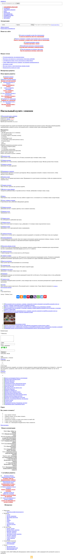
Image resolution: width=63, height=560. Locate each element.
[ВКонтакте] (18, 296)
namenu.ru (3, 1)
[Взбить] (3, 196)
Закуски (11, 386)
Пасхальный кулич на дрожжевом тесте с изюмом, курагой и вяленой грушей (30, 311)
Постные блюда (17, 393)
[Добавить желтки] (6, 207)
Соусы (10, 401)
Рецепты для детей (20, 397)
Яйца (8, 525)
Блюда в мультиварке (21, 378)
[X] (31, 296)
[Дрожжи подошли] (6, 185)
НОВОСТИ (7, 12)
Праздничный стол (12, 549)
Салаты (11, 400)
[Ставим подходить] (6, 233)
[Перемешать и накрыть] (7, 171)
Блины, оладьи (11, 528)
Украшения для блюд (21, 403)
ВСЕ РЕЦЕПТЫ (8, 14)
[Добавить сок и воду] (7, 269)
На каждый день (11, 546)
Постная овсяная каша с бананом (8, 105)
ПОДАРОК (7, 18)
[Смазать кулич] (5, 279)
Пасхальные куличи (20, 324)
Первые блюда (16, 391)
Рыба (8, 521)
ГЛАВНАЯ (7, 8)
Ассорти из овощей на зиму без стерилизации (31, 36)
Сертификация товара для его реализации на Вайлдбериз (18, 60)
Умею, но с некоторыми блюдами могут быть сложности (20, 422)
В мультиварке (10, 543)
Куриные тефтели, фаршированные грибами (8, 479)
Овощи (9, 520)
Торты (8, 539)
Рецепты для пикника (22, 398)
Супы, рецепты (11, 538)
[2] (1, 290)
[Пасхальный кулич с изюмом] (9, 116)
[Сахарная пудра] (5, 265)
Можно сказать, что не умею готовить (15, 416)
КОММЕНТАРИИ (8, 15)
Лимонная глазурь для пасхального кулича (38, 328)
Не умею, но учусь (10, 418)
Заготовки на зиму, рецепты (14, 534)
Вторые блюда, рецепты (13, 530)
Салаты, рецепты (11, 536)
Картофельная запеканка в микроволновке (31, 47)
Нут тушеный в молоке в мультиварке (8, 96)
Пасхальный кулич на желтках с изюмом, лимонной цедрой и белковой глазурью (31, 304)
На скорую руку (17, 387)
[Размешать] (4, 273)
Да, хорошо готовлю (10, 414)
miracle (8, 118)
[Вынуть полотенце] (6, 261)
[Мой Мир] (24, 296)
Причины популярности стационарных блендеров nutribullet (19, 59)
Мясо (8, 518)
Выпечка (12, 380)
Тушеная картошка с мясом (31, 43)
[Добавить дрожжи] (6, 164)
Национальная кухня (12, 547)
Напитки (12, 389)
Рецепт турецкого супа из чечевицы (8, 490)
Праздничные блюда (21, 394)
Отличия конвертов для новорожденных (13, 57)
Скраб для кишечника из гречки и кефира (8, 501)
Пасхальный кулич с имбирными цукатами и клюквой (48, 326)
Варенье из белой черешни (8, 81)
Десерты (11, 382)
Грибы (8, 514)
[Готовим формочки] (6, 237)
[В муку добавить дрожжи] (8, 200)
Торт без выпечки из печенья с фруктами (31, 50)
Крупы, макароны (11, 516)
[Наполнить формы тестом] (8, 246)
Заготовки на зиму (8, 64)
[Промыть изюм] (5, 177)
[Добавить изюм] (5, 226)
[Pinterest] (28, 296)
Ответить (3, 359)
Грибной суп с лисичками (8, 100)
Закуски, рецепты (11, 535)
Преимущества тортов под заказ (11, 67)
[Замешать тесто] (5, 211)
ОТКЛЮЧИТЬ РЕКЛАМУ (11, 7)
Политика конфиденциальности (15, 512)
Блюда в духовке (11, 542)
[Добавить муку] (5, 218)
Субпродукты (10, 523)
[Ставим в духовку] (6, 255)
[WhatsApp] (38, 296)
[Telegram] (41, 296)
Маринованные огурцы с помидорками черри (8, 484)
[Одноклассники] (21, 296)
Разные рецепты (17, 396)
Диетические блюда (20, 383)
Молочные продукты (12, 517)
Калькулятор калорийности (8, 28)
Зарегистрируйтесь (55, 24)
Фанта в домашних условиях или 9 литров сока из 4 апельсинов (31, 40)
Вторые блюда (16, 379)
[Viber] (34, 296)
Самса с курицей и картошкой (8, 91)
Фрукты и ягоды (11, 524)
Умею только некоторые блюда (13, 421)
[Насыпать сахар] (5, 156)
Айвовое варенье (8, 78)
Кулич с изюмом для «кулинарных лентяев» (39, 306)
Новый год (14, 390)
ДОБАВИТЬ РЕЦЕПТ (9, 9)
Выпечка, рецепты (12, 531)
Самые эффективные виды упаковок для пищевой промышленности (21, 62)
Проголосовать (5, 425)
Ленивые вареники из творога (8, 85)
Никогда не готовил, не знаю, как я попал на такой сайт (20, 419)
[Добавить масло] (5, 222)
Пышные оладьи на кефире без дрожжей (8, 495)
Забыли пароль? (5, 27)
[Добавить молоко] (6, 160)
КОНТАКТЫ (7, 16)
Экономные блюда (20, 404)
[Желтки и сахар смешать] (8, 189)
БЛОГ (5, 11)
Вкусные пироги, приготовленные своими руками (16, 66)
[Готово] (3, 284)
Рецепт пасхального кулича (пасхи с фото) (38, 325)
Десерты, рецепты (11, 532)
